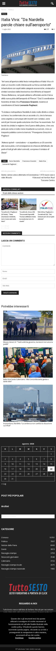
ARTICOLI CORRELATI (11, 189)
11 (20, 464)
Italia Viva (42, 161)
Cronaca (4, 537)
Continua (19, 638)
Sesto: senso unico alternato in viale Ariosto (14, 176)
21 (44, 469)
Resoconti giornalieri (9, 557)
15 (51, 464)
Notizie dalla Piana (9, 545)
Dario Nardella (14, 161)
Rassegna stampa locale (11, 565)
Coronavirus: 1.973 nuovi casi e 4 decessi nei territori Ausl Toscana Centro (41, 178)
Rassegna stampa (8, 553)
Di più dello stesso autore (13, 193)
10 (12, 464)
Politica (4, 14)
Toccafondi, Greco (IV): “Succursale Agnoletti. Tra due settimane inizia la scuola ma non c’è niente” (28, 216)
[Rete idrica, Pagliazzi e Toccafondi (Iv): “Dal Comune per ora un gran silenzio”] (46, 204)
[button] (52, 3)
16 (5, 469)
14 (44, 464)
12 (28, 464)
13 (37, 464)
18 (20, 469)
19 (28, 469)
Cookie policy (35, 638)
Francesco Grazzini (29, 161)
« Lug (3, 484)
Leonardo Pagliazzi (9, 164)
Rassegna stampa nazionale (13, 568)
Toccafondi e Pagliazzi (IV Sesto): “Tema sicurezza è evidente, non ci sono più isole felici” (9, 216)
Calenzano (5, 561)
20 (37, 469)
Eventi (3, 549)
